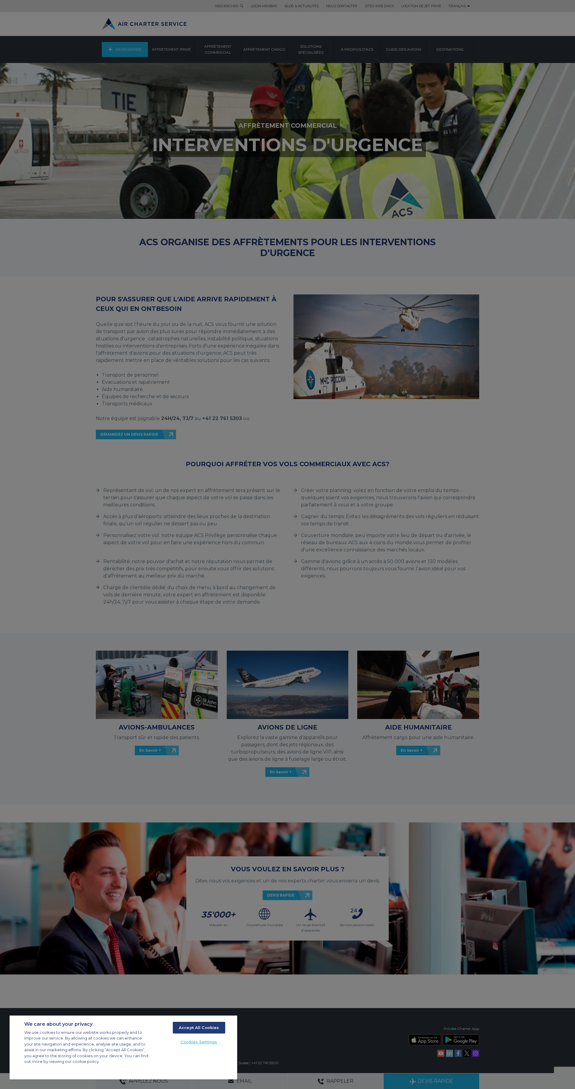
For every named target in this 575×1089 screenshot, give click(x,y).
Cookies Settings (199, 1042)
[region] (123, 1047)
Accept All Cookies (199, 1027)
